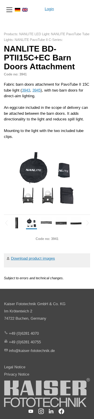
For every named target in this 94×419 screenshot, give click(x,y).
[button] (9, 9)
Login (49, 9)
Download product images (33, 258)
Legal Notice (14, 367)
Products (10, 34)
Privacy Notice (16, 374)
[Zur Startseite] (74, 7)
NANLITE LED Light (34, 34)
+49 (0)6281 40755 (25, 342)
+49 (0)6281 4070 (24, 333)
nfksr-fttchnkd (31, 351)
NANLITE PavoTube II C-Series (38, 40)
